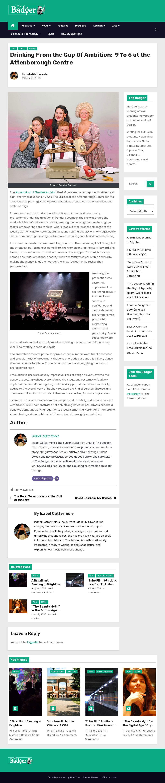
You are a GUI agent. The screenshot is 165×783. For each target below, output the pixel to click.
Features (63, 25)
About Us (27, 25)
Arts (115, 25)
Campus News (57, 672)
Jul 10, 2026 (94, 588)
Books (44, 602)
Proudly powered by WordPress (65, 777)
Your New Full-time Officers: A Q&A (60, 723)
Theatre (32, 49)
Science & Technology (25, 34)
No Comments (69, 735)
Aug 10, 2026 (38, 588)
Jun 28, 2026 (38, 614)
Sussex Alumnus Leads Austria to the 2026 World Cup (139, 331)
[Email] (56, 478)
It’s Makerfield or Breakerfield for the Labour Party (139, 348)
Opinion (98, 25)
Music (22, 49)
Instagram (133, 394)
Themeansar (110, 777)
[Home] (13, 26)
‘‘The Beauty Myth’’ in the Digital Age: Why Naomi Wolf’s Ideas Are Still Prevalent (139, 727)
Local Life (80, 25)
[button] (156, 30)
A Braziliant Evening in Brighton (45, 582)
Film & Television (104, 576)
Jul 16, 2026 (58, 731)
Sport (51, 34)
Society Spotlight (71, 34)
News (45, 25)
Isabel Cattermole (36, 74)
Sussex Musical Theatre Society (35, 192)
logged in (33, 642)
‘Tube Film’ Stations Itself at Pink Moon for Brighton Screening (101, 725)
